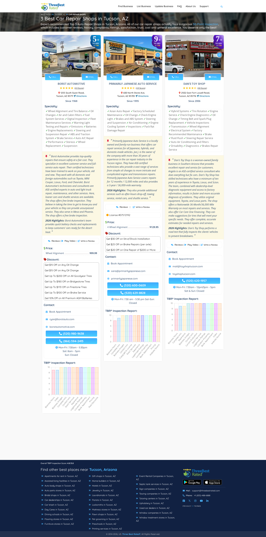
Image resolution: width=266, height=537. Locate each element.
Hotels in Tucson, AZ (101, 485)
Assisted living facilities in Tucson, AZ (62, 481)
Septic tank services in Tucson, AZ (156, 484)
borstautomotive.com (62, 326)
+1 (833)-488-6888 (202, 495)
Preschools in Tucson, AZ (103, 524)
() (79, 88)
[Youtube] (201, 501)
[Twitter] (189, 501)
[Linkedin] (207, 501)
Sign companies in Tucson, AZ (154, 489)
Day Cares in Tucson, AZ (56, 509)
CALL (53, 77)
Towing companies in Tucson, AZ (155, 493)
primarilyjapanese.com (124, 278)
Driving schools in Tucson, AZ (58, 514)
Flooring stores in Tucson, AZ (58, 519)
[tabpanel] (71, 56)
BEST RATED (46, 14)
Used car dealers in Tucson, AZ (154, 508)
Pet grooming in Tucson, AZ (105, 519)
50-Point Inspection (205, 24)
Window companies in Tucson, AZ (155, 512)
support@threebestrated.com (206, 490)
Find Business (125, 6)
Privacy (187, 506)
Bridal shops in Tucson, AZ (57, 495)
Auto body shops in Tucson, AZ (59, 485)
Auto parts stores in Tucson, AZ (59, 490)
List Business (144, 6)
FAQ (179, 6)
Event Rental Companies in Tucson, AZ (155, 478)
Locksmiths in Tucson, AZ (104, 504)
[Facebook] (184, 501)
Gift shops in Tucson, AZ (103, 476)
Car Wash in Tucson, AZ (56, 504)
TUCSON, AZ (59, 14)
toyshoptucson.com (184, 273)
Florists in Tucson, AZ (102, 500)
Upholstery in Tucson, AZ (151, 503)
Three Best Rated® (131, 534)
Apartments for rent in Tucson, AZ (61, 476)
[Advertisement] (133, 438)
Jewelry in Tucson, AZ (102, 490)
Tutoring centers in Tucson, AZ (154, 498)
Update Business (164, 6)
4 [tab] (73, 69)
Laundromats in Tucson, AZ (105, 495)
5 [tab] (76, 69)
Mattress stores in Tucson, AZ (106, 509)
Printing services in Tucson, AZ (106, 528)
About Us (191, 6)
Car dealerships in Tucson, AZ (58, 500)
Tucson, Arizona (103, 469)
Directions (81, 96)
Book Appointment (60, 311)
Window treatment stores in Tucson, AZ (155, 519)
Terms (197, 506)
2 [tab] (68, 69)
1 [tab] (66, 69)
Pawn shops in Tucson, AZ (104, 514)
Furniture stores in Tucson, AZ (59, 524)
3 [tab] (71, 69)
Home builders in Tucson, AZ (105, 481)
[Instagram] (195, 501)
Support (204, 6)
